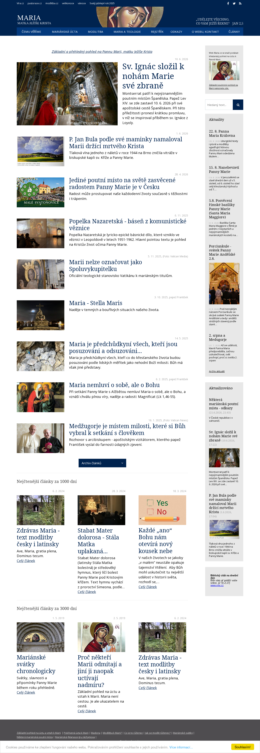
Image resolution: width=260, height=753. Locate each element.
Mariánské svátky (183, 733)
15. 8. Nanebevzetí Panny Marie (224, 169)
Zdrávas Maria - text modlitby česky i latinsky (38, 537)
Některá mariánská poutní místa (35, 737)
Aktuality (216, 119)
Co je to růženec (133, 733)
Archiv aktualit (217, 371)
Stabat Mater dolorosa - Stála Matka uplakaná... (98, 540)
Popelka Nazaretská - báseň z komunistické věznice (127, 224)
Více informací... (181, 747)
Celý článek (26, 560)
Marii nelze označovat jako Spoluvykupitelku (105, 265)
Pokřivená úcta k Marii (76, 733)
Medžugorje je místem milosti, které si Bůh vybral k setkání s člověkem (127, 429)
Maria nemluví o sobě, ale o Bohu (114, 385)
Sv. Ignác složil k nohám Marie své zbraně (153, 76)
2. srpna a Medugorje (218, 337)
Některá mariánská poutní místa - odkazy (223, 403)
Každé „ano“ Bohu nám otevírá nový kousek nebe (156, 540)
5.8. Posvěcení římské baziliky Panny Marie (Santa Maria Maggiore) (222, 208)
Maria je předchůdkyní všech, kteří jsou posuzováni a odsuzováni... (123, 347)
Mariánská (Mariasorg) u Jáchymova (75, 737)
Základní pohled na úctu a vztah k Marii (39, 733)
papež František (178, 297)
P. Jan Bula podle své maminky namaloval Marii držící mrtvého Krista (125, 142)
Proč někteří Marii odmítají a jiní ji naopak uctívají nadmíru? (100, 671)
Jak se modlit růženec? (158, 733)
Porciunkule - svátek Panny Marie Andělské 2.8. (222, 252)
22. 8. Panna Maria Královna (222, 133)
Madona (95, 733)
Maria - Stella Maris (95, 303)
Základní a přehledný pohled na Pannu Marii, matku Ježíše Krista (102, 51)
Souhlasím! (243, 746)
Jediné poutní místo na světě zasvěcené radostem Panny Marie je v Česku (122, 183)
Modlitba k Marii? (112, 733)
